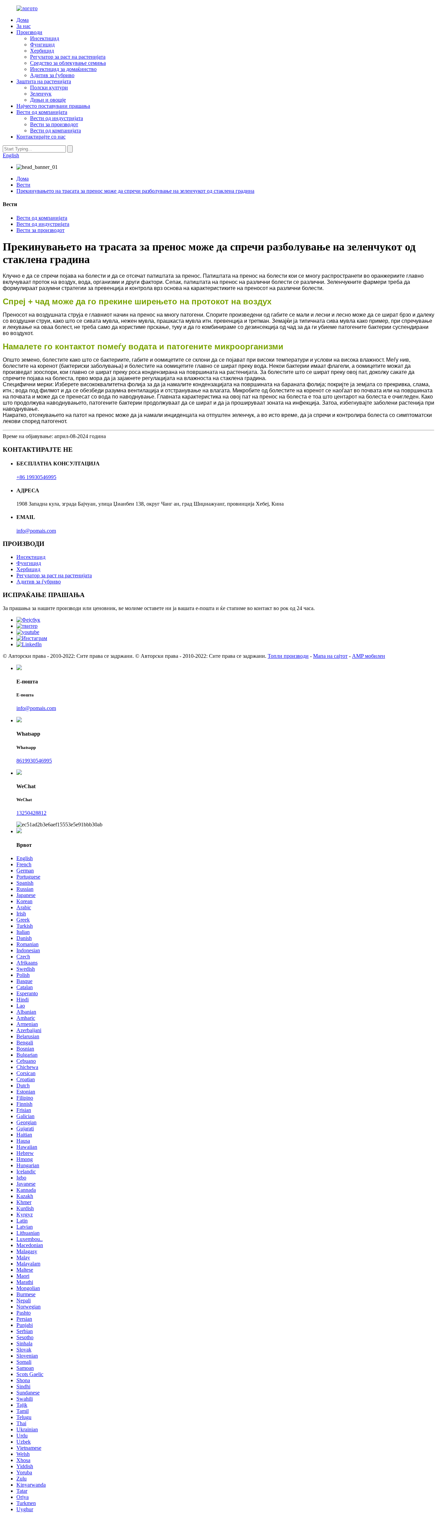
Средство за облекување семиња (68, 63)
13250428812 (31, 813)
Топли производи (288, 656)
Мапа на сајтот (330, 656)
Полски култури (49, 87)
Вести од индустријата (56, 118)
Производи (29, 32)
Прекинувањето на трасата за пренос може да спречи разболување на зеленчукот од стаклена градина (135, 191)
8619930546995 (34, 761)
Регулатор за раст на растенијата (67, 57)
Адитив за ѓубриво (52, 75)
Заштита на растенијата (43, 81)
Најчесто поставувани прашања (53, 106)
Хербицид (42, 51)
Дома (22, 20)
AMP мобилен (368, 656)
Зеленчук (41, 94)
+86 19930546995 (36, 477)
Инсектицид (44, 38)
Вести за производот (54, 124)
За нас (23, 26)
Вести (23, 185)
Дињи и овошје (48, 100)
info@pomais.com (36, 531)
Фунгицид (42, 44)
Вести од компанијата (41, 112)
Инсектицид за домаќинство (63, 69)
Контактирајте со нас (41, 137)
